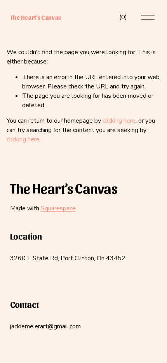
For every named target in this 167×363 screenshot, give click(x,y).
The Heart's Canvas (35, 17)
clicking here (119, 120)
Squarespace (58, 208)
